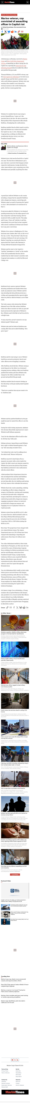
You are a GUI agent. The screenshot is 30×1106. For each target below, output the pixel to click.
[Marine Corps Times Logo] (9, 2)
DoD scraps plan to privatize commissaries (13, 788)
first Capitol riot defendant (11, 77)
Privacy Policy (5, 1071)
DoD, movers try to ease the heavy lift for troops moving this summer (14, 737)
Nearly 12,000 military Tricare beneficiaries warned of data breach (13, 659)
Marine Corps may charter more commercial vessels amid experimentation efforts (13, 980)
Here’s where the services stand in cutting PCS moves (14, 711)
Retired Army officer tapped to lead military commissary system (13, 686)
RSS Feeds (18, 1074)
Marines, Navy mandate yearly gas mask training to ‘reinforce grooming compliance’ (14, 996)
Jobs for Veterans (20, 1085)
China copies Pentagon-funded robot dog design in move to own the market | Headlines (19, 913)
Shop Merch (19, 1076)
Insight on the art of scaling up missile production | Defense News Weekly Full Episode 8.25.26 (13, 900)
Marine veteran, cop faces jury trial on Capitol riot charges (17, 146)
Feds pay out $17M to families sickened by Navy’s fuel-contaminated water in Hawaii (14, 764)
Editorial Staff (5, 1087)
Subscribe (18, 1071)
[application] (15, 891)
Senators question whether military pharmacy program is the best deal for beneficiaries (13, 633)
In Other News (5, 613)
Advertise (4, 1081)
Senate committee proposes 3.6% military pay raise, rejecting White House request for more (14, 840)
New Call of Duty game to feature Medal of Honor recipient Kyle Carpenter (14, 985)
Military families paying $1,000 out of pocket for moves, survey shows (14, 814)
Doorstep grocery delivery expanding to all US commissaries (14, 867)
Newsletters (18, 1072)
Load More (15, 875)
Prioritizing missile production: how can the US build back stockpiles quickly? (19, 905)
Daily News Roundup (9, 15)
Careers (17, 1083)
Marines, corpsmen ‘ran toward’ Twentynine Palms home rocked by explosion (13, 990)
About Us (18, 1081)
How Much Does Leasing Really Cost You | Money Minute (19, 919)
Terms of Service (5, 1072)
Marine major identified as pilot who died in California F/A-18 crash (13, 1001)
